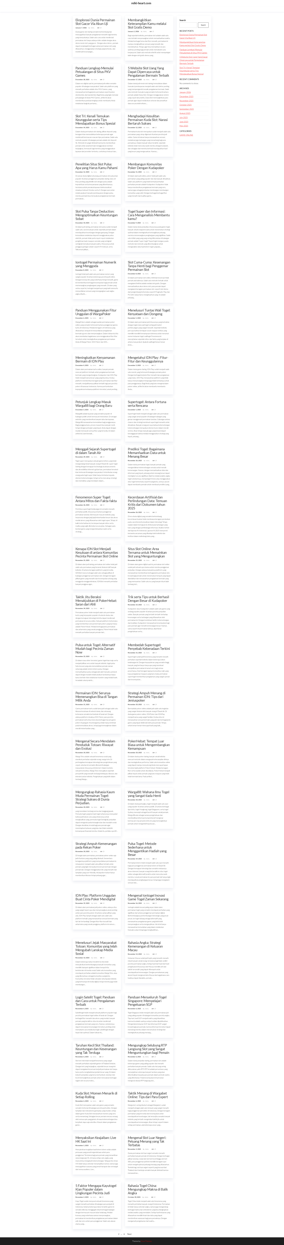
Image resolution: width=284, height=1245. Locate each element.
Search (182, 20)
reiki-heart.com (141, 3)
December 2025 (186, 96)
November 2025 (186, 100)
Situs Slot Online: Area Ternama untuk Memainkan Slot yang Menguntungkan (147, 552)
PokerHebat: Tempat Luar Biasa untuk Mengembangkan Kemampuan (149, 744)
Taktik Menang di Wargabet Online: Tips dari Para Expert (148, 1095)
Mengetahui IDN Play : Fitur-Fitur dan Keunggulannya (148, 359)
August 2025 (184, 113)
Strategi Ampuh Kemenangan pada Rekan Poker (96, 845)
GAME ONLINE (186, 135)
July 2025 (183, 117)
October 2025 (185, 105)
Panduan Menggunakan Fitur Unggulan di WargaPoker (95, 312)
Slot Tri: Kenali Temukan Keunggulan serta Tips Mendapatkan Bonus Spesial (95, 119)
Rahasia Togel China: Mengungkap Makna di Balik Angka (148, 1189)
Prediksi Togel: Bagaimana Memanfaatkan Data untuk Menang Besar (147, 452)
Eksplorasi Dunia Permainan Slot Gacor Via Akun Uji (95, 22)
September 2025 (186, 109)
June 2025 (183, 121)
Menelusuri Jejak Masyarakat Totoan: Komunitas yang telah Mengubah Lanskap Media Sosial (96, 948)
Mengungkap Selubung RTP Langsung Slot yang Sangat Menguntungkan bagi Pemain (148, 1048)
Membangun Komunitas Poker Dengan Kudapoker (146, 166)
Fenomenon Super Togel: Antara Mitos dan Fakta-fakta (96, 499)
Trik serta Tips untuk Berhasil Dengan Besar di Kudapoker (148, 599)
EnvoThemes (146, 1241)
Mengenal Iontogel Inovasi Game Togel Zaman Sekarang (148, 897)
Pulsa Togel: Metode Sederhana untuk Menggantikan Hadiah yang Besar (147, 849)
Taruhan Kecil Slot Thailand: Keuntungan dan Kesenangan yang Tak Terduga (96, 1048)
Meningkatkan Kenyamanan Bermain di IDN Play (95, 359)
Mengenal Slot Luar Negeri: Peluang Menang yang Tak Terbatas (147, 1141)
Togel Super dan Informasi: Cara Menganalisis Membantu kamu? (149, 215)
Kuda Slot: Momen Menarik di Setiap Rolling (96, 1095)
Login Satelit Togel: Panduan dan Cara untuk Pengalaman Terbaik (95, 1000)
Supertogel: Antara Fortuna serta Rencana (147, 403)
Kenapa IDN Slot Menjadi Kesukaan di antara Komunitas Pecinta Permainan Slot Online (96, 552)
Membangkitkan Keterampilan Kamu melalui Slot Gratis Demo (147, 23)
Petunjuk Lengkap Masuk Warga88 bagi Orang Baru (93, 403)
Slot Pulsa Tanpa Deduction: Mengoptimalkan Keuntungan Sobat (96, 215)
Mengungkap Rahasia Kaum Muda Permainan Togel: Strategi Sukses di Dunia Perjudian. (95, 797)
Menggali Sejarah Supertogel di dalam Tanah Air (95, 451)
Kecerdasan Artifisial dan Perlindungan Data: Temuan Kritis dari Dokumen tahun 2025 (147, 502)
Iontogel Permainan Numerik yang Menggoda (95, 264)
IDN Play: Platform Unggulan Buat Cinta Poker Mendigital (95, 897)
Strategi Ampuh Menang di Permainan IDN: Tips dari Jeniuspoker (147, 696)
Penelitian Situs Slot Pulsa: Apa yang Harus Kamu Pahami (96, 166)
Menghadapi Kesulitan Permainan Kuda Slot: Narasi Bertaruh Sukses (148, 119)
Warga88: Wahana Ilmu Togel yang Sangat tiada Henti (148, 794)
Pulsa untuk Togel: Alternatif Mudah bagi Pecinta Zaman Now (95, 648)
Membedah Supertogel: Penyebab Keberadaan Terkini (149, 646)
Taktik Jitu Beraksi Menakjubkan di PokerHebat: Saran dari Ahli (96, 600)
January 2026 (185, 92)
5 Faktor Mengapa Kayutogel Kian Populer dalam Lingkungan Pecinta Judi (95, 1189)
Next (129, 1234)
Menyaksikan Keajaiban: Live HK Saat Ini (95, 1139)
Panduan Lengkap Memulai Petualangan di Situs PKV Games (94, 71)
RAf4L (93, 28)
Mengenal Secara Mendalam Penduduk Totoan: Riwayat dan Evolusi (95, 744)
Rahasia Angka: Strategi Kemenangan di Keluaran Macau (145, 946)
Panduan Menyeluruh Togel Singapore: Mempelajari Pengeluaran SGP (147, 1000)
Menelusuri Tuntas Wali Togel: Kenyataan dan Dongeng (149, 312)
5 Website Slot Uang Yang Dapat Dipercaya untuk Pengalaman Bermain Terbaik (148, 71)
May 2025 (183, 126)
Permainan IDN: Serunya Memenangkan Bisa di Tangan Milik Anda (96, 696)
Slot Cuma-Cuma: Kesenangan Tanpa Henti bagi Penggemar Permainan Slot (149, 265)
